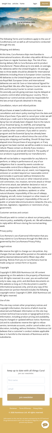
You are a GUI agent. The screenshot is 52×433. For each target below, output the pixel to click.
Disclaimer (13, 408)
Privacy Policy (37, 408)
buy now (45, 3)
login (35, 3)
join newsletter (26, 397)
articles (15, 3)
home (22, 3)
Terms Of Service (25, 408)
